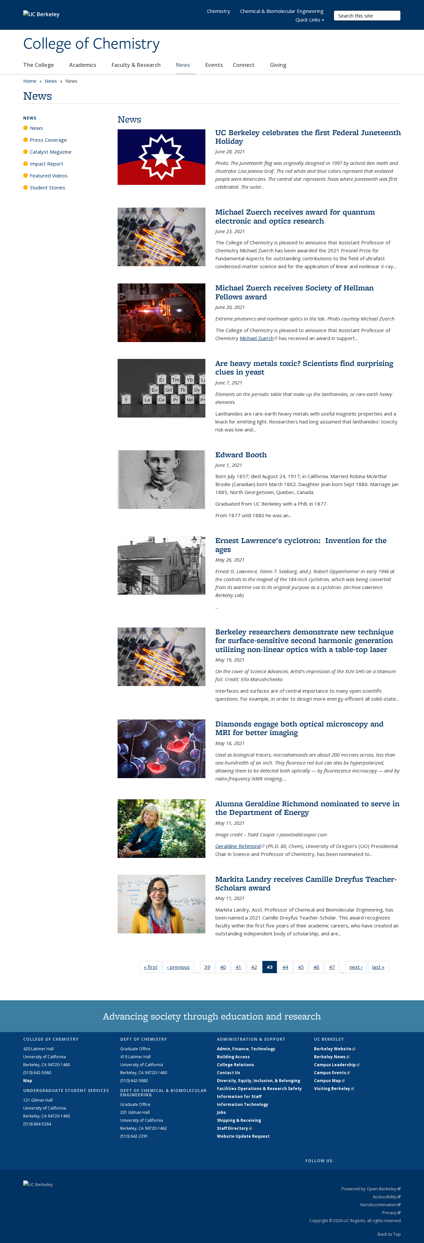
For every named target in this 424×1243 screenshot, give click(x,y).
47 (334, 968)
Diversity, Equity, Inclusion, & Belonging (258, 1080)
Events (214, 65)
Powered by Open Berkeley (371, 1189)
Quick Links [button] (307, 19)
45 (303, 968)
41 (241, 968)
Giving (278, 65)
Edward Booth (241, 454)
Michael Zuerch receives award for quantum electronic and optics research (295, 216)
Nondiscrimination (380, 1205)
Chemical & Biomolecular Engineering (282, 11)
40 (225, 968)
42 (256, 968)
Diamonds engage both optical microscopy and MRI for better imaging (299, 728)
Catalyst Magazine (51, 151)
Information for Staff (239, 1096)
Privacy (391, 1213)
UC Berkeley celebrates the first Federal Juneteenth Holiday (308, 136)
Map (27, 1080)
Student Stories (47, 187)
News (183, 65)
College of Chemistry (91, 44)
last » (380, 967)
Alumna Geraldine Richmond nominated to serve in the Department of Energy (307, 807)
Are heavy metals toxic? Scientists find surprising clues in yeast (304, 367)
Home (29, 81)
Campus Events (332, 1072)
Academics (83, 65)
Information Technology (242, 1104)
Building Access (233, 1057)
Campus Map (329, 1080)
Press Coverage (48, 139)
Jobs (221, 1112)
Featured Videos (49, 175)
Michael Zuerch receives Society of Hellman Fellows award (294, 291)
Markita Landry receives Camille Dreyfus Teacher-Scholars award (306, 883)
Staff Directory (234, 1128)
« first (153, 967)
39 (209, 968)
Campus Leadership (337, 1065)
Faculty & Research (137, 65)
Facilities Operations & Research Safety (259, 1088)
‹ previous (180, 967)
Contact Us (228, 1072)
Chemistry (218, 11)
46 (318, 968)
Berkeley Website (334, 1049)
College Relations (235, 1065)
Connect (244, 65)
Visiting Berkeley (334, 1088)
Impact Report (46, 163)
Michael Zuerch (259, 338)
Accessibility (387, 1197)
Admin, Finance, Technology (246, 1049)
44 (287, 968)
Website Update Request (243, 1136)
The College (39, 65)
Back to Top (389, 1234)
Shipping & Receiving (239, 1120)
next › (358, 967)
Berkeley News (331, 1057)
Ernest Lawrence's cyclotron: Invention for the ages (301, 544)
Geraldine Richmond (240, 846)
